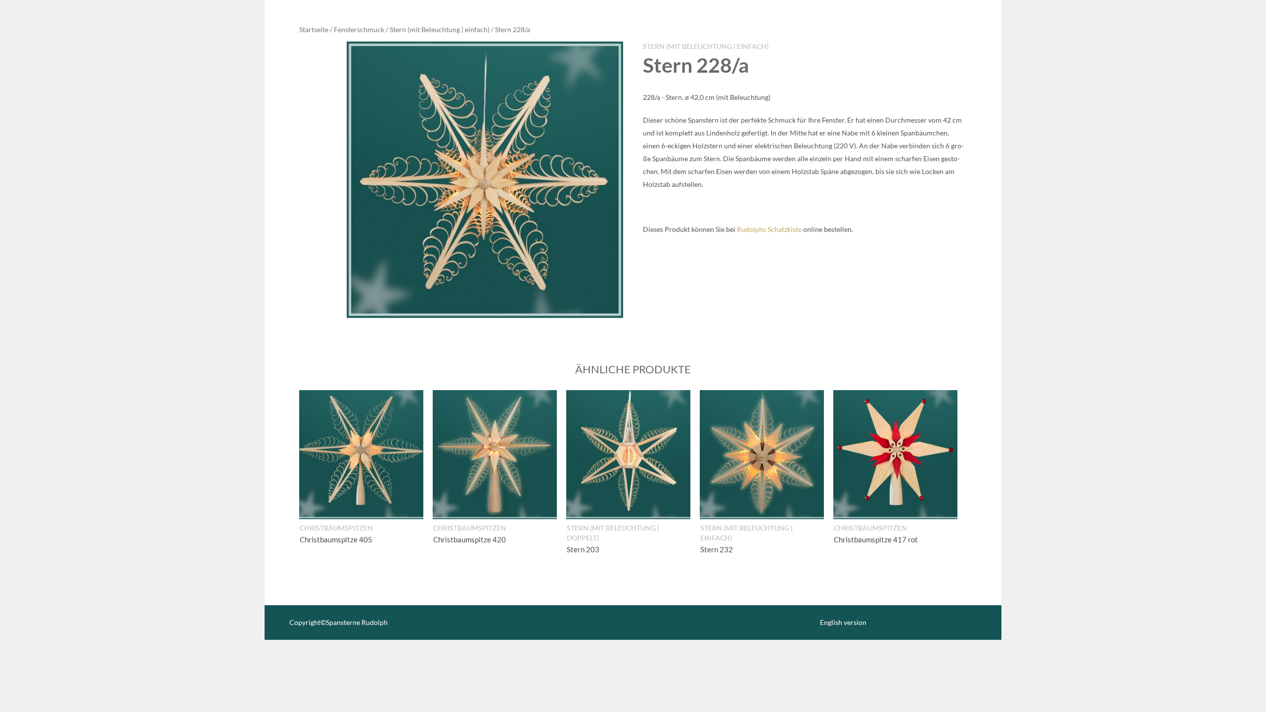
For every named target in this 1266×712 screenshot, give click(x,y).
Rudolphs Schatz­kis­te (769, 229)
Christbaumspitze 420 (469, 539)
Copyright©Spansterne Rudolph (338, 622)
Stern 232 (716, 549)
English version (843, 622)
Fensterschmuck (359, 29)
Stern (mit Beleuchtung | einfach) (440, 29)
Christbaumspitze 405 (336, 539)
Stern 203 (583, 549)
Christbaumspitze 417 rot (876, 539)
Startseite (313, 29)
